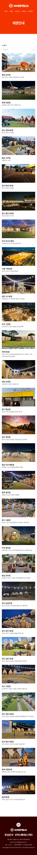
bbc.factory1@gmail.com (18, 842)
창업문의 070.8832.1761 (18, 835)
